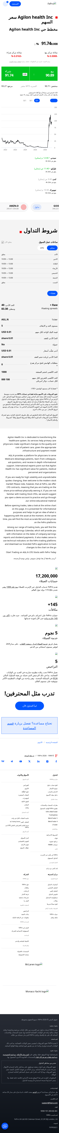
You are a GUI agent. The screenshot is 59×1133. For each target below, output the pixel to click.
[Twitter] (29, 761)
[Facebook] (56, 761)
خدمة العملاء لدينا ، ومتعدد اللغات (34, 644)
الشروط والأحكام (23, 1054)
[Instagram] (47, 761)
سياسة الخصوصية (9, 1054)
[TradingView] (2, 761)
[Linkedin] (38, 761)
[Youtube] (20, 761)
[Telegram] (11, 761)
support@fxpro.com (50, 1103)
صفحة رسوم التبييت (15, 61)
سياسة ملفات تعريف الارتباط (46, 1057)
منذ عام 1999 (12, 587)
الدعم (35, 1092)
